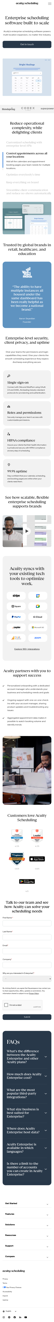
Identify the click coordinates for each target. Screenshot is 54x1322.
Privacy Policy (34, 997)
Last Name (8, 935)
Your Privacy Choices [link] (13, 1291)
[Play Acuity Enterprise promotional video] (27, 550)
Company (7, 963)
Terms (5, 1286)
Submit (27, 1020)
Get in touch (27, 44)
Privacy (5, 1282)
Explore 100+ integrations (27, 653)
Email (5, 949)
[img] (17, 109)
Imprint (5, 1299)
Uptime (5, 1303)
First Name (8, 921)
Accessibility (7, 1295)
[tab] (27, 145)
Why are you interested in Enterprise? (18, 977)
